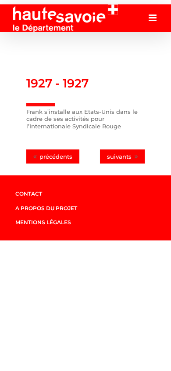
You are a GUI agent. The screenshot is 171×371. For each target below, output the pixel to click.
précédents (55, 156)
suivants (119, 156)
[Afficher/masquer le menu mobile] (153, 17)
